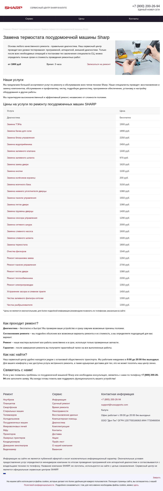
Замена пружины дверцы (20, 211)
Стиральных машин (13, 411)
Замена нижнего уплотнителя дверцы (26, 191)
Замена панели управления (21, 198)
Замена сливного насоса (20, 231)
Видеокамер (9, 449)
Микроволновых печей (15, 426)
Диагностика (58, 422)
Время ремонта (60, 407)
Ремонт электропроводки (20, 284)
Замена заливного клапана (21, 151)
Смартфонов (10, 407)
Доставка (57, 434)
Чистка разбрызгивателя (19, 305)
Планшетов (9, 403)
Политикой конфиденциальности (39, 485)
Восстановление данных (65, 415)
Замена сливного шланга (20, 238)
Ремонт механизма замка (20, 258)
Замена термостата (17, 244)
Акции (55, 438)
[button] (156, 478)
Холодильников (11, 418)
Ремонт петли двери (17, 271)
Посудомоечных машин (15, 422)
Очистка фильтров (16, 251)
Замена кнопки (15, 171)
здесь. (136, 485)
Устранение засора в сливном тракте (26, 291)
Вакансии (57, 449)
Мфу (5, 430)
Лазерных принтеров (14, 438)
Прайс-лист (58, 441)
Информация (59, 399)
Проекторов (9, 434)
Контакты (133, 18)
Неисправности (60, 411)
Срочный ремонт (61, 403)
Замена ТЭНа (14, 124)
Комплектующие (60, 426)
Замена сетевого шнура (19, 224)
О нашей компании (62, 445)
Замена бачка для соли (19, 131)
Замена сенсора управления (22, 218)
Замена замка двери (17, 164)
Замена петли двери (17, 204)
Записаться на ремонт (98, 64)
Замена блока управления (21, 137)
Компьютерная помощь (64, 418)
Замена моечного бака (19, 184)
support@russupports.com (114, 404)
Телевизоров (10, 415)
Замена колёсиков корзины (21, 177)
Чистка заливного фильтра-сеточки (25, 298)
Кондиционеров (11, 441)
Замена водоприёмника (19, 144)
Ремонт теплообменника (20, 278)
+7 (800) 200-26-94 (146, 6)
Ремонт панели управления (21, 264)
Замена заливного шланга (20, 157)
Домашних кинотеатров (15, 445)
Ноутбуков (8, 399)
